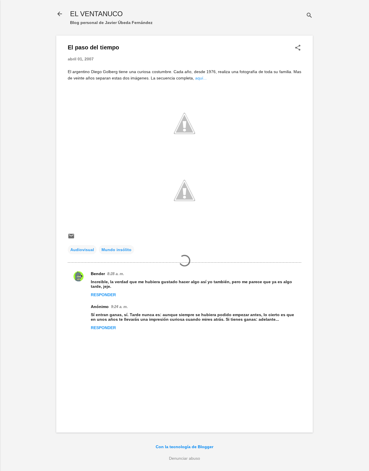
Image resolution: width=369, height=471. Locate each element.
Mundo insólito (116, 249)
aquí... (201, 78)
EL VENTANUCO (96, 14)
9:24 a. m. (119, 307)
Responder (103, 294)
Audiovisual (82, 249)
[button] (297, 48)
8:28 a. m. (115, 274)
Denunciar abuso (184, 458)
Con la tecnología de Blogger (184, 446)
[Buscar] (309, 16)
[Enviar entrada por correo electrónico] (71, 238)
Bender (98, 273)
